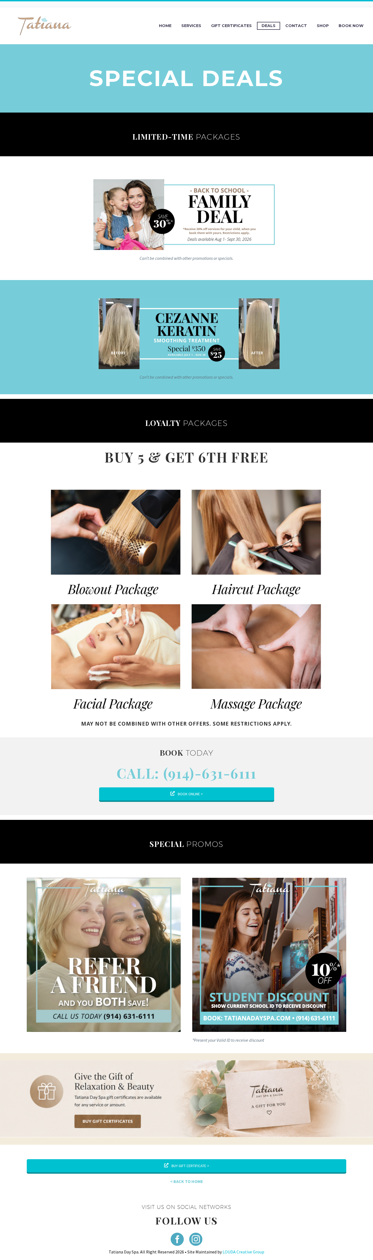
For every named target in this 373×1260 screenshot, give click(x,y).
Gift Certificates (231, 25)
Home (165, 25)
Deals (269, 25)
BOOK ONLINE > (190, 793)
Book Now (351, 25)
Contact (296, 25)
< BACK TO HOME (186, 1181)
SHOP (323, 25)
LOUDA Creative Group (243, 1252)
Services (191, 25)
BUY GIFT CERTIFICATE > (190, 1165)
